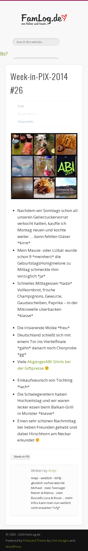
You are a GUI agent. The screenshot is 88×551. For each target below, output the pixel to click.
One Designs (60, 540)
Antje (21, 106)
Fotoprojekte (25, 122)
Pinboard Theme (34, 540)
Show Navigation (71, 42)
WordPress (13, 546)
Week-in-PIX (22, 457)
